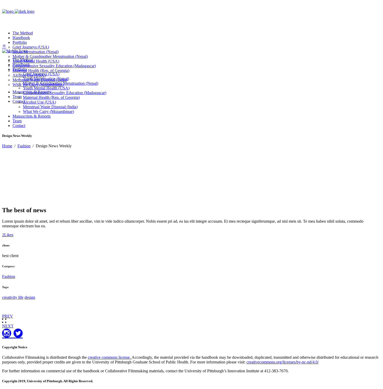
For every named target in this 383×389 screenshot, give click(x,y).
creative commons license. (110, 357)
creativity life (12, 297)
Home (7, 146)
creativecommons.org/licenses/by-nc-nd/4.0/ (282, 362)
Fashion (23, 146)
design (29, 297)
